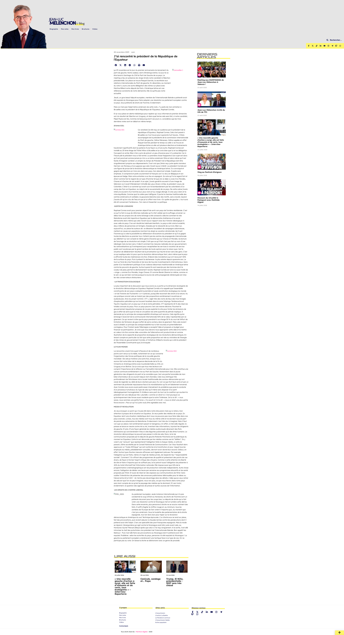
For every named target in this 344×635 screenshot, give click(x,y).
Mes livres (75, 29)
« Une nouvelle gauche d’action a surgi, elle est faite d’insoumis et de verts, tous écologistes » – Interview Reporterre (125, 586)
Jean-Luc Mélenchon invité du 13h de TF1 (211, 111)
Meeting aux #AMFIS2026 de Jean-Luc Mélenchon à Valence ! (210, 82)
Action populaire (160, 622)
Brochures (85, 29)
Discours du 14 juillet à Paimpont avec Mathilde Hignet (208, 200)
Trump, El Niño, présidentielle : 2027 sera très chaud (174, 582)
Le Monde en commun (162, 618)
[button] (116, 65)
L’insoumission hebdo (162, 620)
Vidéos (94, 29)
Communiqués (123, 626)
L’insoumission (160, 613)
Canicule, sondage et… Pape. (150, 580)
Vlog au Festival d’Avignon (209, 172)
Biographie (54, 29)
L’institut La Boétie (161, 615)
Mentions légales (142, 632)
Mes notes (64, 29)
